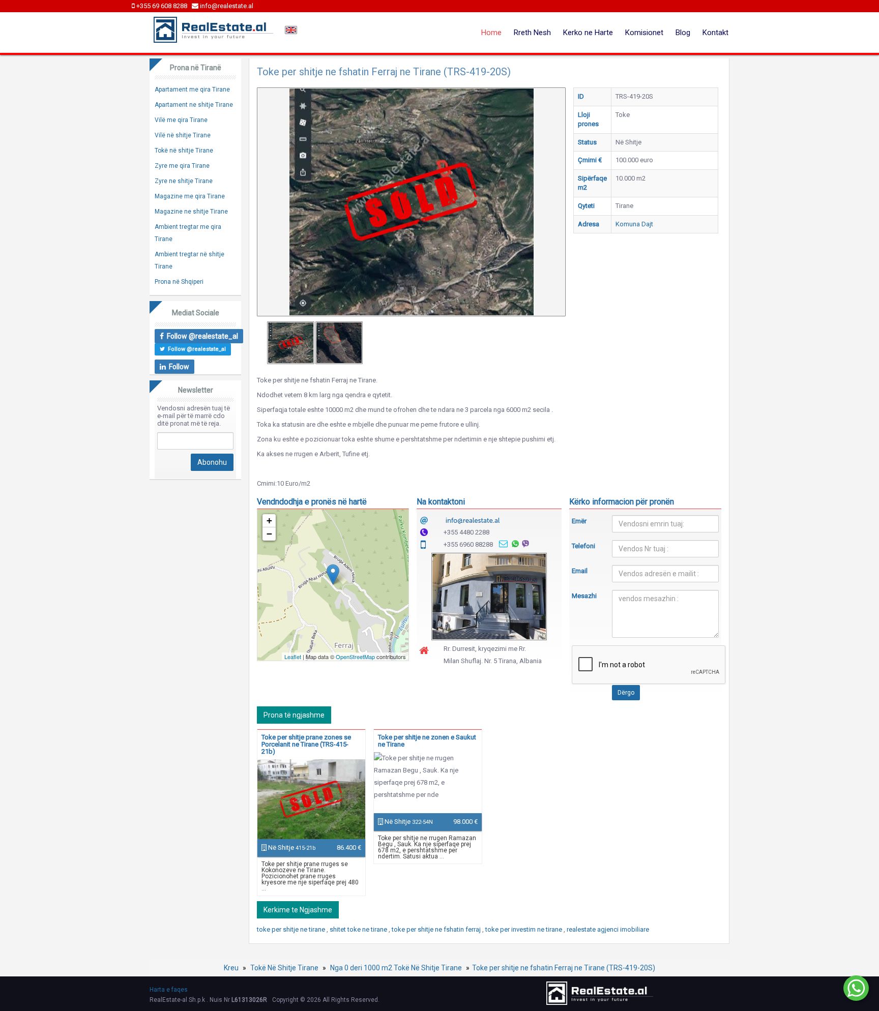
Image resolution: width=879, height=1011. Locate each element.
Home (491, 32)
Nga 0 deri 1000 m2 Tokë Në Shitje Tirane (396, 968)
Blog (683, 32)
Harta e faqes (169, 989)
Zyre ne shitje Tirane (184, 181)
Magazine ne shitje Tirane (191, 211)
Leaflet (292, 656)
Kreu (231, 968)
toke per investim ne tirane (524, 929)
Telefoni (583, 546)
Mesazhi (584, 596)
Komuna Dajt (634, 224)
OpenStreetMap (355, 656)
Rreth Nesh (532, 32)
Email (580, 571)
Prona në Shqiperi (179, 281)
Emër (579, 521)
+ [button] (269, 520)
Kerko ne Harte (588, 32)
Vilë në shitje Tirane (183, 135)
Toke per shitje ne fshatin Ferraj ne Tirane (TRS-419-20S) (563, 968)
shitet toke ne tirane (359, 929)
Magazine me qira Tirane (190, 196)
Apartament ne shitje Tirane (194, 104)
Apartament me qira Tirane (192, 89)
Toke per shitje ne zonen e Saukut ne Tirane (427, 740)
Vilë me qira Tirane (181, 120)
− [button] (269, 533)
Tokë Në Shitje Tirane (284, 968)
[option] (290, 342)
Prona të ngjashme (294, 715)
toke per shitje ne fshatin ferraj (437, 929)
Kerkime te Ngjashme (297, 910)
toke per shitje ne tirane (292, 929)
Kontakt (715, 32)
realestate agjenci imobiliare (608, 929)
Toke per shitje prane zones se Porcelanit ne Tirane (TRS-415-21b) (306, 744)
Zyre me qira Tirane (182, 165)
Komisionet (644, 32)
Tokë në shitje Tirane (184, 150)
